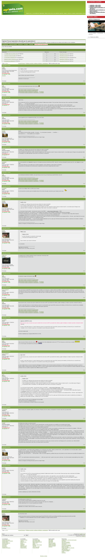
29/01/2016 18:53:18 (6, 511)
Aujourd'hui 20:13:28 (64, 57)
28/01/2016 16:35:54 (6, 128)
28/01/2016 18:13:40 (6, 198)
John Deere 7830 (36, 539)
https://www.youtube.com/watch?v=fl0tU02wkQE (28, 90)
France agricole (36, 547)
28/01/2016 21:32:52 (6, 317)
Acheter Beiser (5, 541)
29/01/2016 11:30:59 (6, 407)
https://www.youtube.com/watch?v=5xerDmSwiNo (28, 89)
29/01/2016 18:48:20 (6, 496)
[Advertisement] (44, 27)
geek (84, 534)
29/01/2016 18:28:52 (6, 465)
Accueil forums (5, 44)
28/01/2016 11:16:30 (6, 65)
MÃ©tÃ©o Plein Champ (37, 544)
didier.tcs (4, 255)
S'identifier (31, 44)
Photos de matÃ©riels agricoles (68, 547)
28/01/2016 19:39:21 (6, 228)
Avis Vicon (4, 545)
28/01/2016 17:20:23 (6, 159)
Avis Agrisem (4, 546)
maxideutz (4, 409)
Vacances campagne (66, 542)
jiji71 (3, 375)
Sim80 (3, 99)
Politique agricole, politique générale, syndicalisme (37, 63)
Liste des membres (13, 44)
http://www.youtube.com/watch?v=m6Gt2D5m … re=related (32, 92)
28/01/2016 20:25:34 (6, 287)
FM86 (3, 67)
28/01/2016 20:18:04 (6, 253)
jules (3, 341)
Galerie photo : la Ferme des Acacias (69, 539)
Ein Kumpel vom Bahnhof (9, 61)
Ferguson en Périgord (66, 544)
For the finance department (9, 57)
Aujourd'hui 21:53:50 (64, 55)
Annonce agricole (52, 543)
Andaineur (22, 544)
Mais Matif (51, 541)
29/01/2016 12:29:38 (6, 420)
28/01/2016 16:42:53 (6, 147)
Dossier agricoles (52, 545)
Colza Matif (51, 540)
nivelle (3, 131)
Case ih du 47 (5, 289)
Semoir (21, 542)
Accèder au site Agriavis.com (41, 44)
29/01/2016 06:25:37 (6, 351)
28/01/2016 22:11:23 (6, 338)
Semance (50, 546)
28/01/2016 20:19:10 (6, 273)
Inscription (26, 44)
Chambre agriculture (6, 547)
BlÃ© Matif (51, 539)
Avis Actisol (4, 544)
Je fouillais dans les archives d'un (11, 53)
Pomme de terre (23, 547)
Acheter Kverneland (6, 542)
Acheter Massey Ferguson (7, 540)
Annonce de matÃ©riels (66, 545)
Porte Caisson (23, 546)
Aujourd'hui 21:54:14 (64, 53)
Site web (4, 75)
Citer (84, 80)
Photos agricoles (65, 546)
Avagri (63, 551)
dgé (3, 86)
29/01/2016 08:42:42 (6, 372)
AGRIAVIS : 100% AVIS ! (95, 5)
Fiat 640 (34, 545)
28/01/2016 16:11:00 (6, 97)
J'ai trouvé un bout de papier (10, 55)
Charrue (22, 540)
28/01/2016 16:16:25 (6, 115)
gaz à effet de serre (66, 541)
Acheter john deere (6, 539)
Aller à (3, 534)
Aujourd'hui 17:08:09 (64, 59)
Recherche (20, 44)
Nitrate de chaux (23, 545)
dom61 (3, 468)
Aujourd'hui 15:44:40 (64, 61)
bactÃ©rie (64, 540)
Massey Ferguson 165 (37, 541)
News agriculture (52, 542)
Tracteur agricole (23, 539)
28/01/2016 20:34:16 (6, 300)
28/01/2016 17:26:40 (6, 172)
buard (3, 230)
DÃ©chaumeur (23, 541)
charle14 (4, 499)
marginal (4, 162)
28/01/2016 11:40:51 (6, 83)
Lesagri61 (64, 552)
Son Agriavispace (6, 73)
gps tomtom (64, 543)
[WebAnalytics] (52, 558)
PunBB (80, 534)
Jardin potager (65, 548)
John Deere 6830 (36, 546)
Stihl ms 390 (35, 542)
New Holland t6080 (36, 540)
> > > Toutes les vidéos (93, 37)
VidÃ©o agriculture (52, 544)
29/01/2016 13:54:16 (6, 447)
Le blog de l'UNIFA (65, 550)
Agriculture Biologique (66, 549)
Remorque (22, 543)
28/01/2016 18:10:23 (6, 186)
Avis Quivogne (5, 543)
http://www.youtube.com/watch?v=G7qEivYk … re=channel (32, 91)
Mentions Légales (43, 555)
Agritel (34, 543)
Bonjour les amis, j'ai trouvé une (10, 59)
